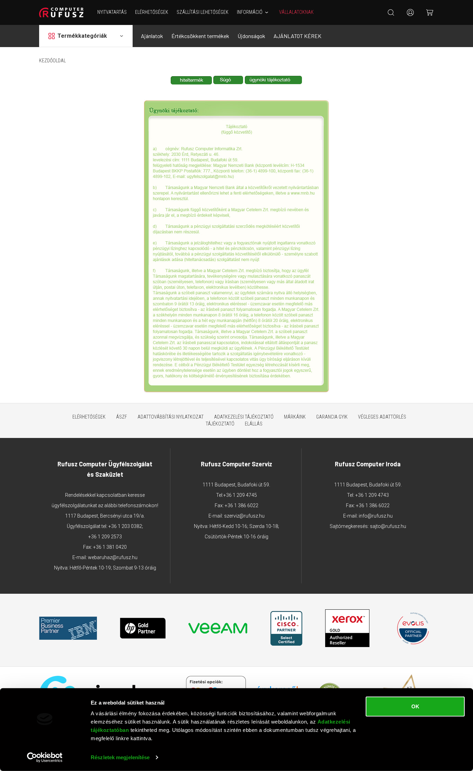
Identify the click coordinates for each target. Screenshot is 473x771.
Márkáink (295, 417)
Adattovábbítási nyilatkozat (170, 417)
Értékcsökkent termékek (200, 36)
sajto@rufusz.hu (388, 526)
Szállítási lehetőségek (203, 12)
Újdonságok (251, 36)
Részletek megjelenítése (120, 757)
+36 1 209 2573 (105, 536)
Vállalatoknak (296, 12)
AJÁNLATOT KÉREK (297, 36)
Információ (249, 12)
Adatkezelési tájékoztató (244, 417)
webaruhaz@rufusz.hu (112, 557)
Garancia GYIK (332, 417)
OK (415, 706)
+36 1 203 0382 (125, 526)
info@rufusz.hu (376, 516)
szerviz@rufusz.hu (244, 516)
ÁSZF (121, 417)
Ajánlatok (152, 36)
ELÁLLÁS (253, 424)
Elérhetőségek (151, 12)
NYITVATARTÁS (112, 12)
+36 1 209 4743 (372, 495)
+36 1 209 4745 (240, 495)
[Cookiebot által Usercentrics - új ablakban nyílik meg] (45, 757)
